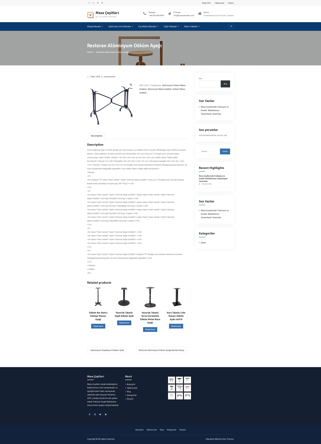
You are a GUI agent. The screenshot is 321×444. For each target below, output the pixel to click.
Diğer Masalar (170, 26)
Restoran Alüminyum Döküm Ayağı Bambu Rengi (161, 350)
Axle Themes (228, 439)
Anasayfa (131, 384)
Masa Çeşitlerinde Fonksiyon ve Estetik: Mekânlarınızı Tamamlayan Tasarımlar (215, 110)
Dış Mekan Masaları (147, 26)
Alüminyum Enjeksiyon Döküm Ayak (107, 350)
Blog (129, 391)
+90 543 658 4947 (156, 15)
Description (96, 136)
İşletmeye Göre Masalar (119, 26)
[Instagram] (95, 414)
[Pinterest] (105, 414)
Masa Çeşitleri (107, 13)
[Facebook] (89, 414)
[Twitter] (100, 414)
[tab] (97, 136)
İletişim (231, 3)
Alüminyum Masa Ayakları (160, 89)
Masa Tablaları (191, 26)
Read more (98, 326)
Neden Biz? (206, 3)
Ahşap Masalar (94, 26)
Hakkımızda (219, 3)
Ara (200, 78)
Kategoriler (132, 395)
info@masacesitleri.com (184, 15)
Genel (203, 242)
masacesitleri (109, 77)
